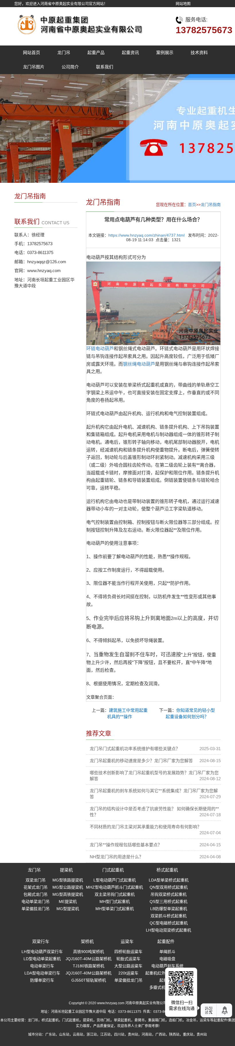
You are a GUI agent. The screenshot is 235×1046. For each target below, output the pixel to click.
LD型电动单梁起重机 (42, 958)
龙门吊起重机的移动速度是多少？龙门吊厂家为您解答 (141, 760)
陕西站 (174, 1035)
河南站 (147, 1035)
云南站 (78, 1035)
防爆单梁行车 (42, 980)
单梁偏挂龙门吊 (35, 908)
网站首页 (31, 52)
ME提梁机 (68, 901)
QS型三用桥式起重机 (168, 901)
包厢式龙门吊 (35, 894)
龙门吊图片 (33, 66)
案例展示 (164, 52)
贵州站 (133, 1035)
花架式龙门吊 (35, 887)
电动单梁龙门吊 (35, 901)
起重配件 (166, 941)
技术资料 (199, 52)
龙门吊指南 (211, 204)
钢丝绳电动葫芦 (139, 364)
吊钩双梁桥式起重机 (168, 894)
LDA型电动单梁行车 (42, 973)
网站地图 (183, 3)
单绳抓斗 (167, 951)
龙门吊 (63, 52)
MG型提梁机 (67, 908)
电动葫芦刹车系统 (167, 966)
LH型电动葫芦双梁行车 (42, 951)
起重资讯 (130, 52)
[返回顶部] (225, 1010)
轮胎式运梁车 (128, 958)
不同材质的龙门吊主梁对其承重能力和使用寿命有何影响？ (145, 826)
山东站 (64, 1035)
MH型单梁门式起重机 (114, 908)
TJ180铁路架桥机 (88, 966)
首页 (192, 204)
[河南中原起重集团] (78, 23)
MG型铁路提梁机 (67, 880)
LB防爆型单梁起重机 (168, 908)
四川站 (119, 1035)
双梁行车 (40, 941)
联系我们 (104, 66)
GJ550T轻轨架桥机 (88, 980)
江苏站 (105, 1035)
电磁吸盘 (167, 958)
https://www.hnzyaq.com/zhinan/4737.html (146, 235)
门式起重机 (113, 869)
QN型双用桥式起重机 (169, 887)
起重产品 (96, 52)
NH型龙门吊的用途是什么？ (116, 856)
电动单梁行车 (42, 966)
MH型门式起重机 (114, 901)
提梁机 (66, 869)
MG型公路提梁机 (67, 887)
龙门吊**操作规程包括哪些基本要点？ (126, 844)
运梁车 (127, 941)
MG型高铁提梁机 (67, 894)
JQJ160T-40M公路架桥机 (88, 958)
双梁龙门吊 (36, 880)
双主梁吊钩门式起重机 (115, 894)
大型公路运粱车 (128, 966)
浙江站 (92, 1035)
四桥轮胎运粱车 (128, 951)
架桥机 (87, 941)
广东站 (50, 1035)
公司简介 (70, 66)
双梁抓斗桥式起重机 (168, 916)
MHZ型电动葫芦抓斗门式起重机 (114, 887)
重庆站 (188, 1035)
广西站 (160, 1035)
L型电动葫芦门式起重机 (114, 880)
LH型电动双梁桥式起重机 (168, 930)
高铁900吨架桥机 (88, 951)
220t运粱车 (128, 973)
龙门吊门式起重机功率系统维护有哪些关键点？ (135, 748)
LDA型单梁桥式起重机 (169, 880)
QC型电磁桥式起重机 (169, 923)
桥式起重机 (167, 869)
